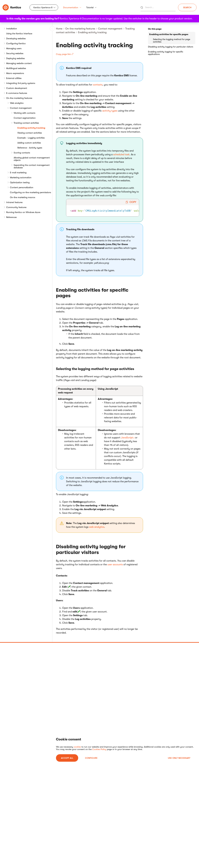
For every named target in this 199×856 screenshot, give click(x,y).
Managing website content (19, 63)
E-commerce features (16, 93)
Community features (16, 207)
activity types (109, 110)
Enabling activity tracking (31, 128)
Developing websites (16, 38)
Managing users (13, 48)
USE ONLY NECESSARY (179, 758)
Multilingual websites (16, 68)
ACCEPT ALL (67, 758)
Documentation (70, 7)
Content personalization (21, 187)
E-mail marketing (18, 172)
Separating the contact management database (32, 166)
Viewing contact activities (29, 133)
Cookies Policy (99, 749)
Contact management (21, 108)
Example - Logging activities (31, 138)
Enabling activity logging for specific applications (165, 52)
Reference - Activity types (29, 147)
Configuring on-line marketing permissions (30, 192)
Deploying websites (15, 58)
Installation (11, 28)
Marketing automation (20, 177)
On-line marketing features (19, 98)
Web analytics (16, 103)
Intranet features (14, 202)
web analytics (96, 527)
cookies (77, 747)
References (11, 217)
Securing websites (14, 53)
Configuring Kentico (16, 43)
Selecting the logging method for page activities (171, 40)
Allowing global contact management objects (32, 158)
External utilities (13, 78)
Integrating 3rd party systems (20, 83)
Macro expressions (15, 73)
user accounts (115, 564)
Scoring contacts (22, 152)
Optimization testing (20, 182)
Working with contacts (24, 113)
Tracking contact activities (26, 123)
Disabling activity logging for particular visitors (170, 46)
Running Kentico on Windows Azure (23, 212)
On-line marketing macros (22, 197)
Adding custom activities (29, 142)
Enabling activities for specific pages (168, 34)
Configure (91, 758)
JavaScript (127, 437)
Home (59, 28)
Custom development (16, 88)
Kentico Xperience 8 (42, 7)
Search (187, 7)
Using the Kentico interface (19, 33)
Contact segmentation (25, 118)
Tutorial (89, 7)
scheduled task (121, 154)
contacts (97, 84)
